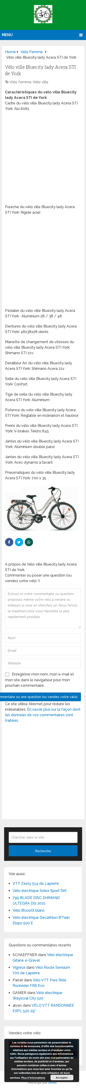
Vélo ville (40, 82)
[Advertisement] (43, 159)
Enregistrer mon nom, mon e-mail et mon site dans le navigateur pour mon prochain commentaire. (39, 680)
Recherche (43, 851)
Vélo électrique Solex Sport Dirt (40, 890)
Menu (7, 35)
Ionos (52, 1082)
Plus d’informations (33, 1077)
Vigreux (19, 967)
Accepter (62, 1077)
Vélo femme (20, 82)
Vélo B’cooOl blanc (29, 910)
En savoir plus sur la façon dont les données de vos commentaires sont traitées (42, 715)
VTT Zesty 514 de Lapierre (36, 883)
